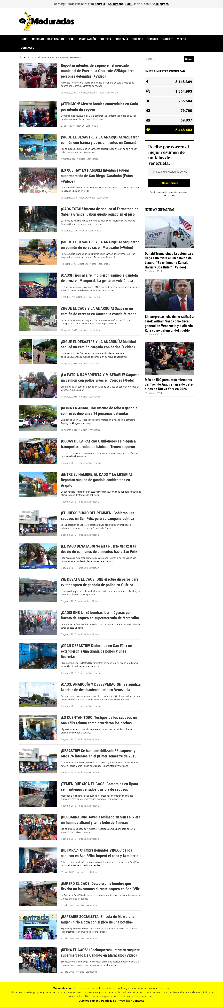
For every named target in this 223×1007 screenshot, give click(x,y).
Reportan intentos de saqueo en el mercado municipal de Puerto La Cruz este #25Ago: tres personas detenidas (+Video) (97, 71)
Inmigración (87, 39)
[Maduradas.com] (46, 30)
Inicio (24, 39)
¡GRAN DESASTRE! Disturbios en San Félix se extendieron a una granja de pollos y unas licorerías (96, 651)
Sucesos (137, 39)
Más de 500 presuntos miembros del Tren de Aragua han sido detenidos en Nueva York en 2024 (169, 384)
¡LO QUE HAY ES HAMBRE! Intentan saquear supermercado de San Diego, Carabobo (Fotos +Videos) (97, 175)
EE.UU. (71, 39)
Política (105, 39)
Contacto (27, 47)
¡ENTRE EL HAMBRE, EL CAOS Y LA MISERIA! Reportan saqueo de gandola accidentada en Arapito (96, 480)
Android (100, 4)
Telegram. (162, 4)
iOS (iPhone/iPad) (120, 4)
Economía (121, 39)
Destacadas (55, 39)
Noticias (38, 39)
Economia (83, 463)
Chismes (152, 39)
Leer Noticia (112, 92)
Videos (181, 39)
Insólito (168, 39)
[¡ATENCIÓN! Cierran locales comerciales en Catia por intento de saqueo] (38, 126)
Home (22, 57)
